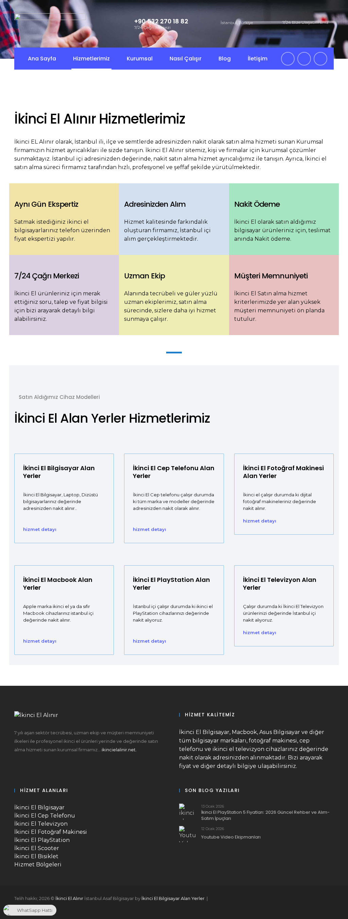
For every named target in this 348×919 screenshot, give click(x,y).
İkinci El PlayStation (42, 840)
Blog (225, 58)
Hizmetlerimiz (91, 58)
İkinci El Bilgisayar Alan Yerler (173, 898)
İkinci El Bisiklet (36, 856)
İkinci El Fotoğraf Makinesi (50, 832)
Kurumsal (140, 58)
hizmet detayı (39, 529)
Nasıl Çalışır (186, 58)
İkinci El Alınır (69, 898)
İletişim (257, 58)
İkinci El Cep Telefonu (44, 815)
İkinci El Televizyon (41, 824)
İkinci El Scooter (36, 848)
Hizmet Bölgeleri (38, 864)
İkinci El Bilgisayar (39, 807)
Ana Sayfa (42, 58)
